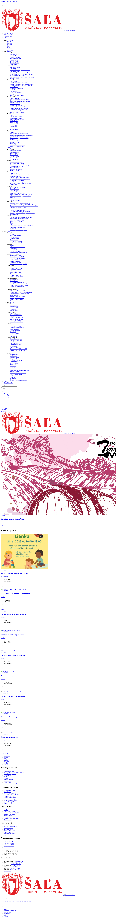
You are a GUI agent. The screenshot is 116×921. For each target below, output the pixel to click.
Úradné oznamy (8, 820)
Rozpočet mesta (14, 266)
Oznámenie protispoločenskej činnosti (19, 293)
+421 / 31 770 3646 (15, 866)
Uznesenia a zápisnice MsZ (17, 257)
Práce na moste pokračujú (9, 717)
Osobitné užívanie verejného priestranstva (20, 211)
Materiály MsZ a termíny (16, 255)
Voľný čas (11, 302)
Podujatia (9, 44)
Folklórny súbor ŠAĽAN (16, 317)
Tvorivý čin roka (14, 363)
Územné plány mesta (15, 251)
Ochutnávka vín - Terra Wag (12, 519)
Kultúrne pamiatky (14, 357)
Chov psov (13, 128)
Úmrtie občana (13, 184)
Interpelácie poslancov (15, 262)
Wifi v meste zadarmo (15, 325)
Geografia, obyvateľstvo (16, 358)
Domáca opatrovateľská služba (17, 106)
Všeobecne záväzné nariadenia (17, 247)
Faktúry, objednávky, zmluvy (17, 296)
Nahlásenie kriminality (15, 58)
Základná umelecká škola (16, 322)
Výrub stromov (14, 122)
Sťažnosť (12, 224)
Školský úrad (13, 81)
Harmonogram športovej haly (17, 350)
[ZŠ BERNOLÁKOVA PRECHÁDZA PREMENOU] (15, 589)
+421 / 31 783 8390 (14, 869)
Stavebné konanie (14, 189)
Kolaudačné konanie (15, 190)
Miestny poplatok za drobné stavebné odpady (21, 74)
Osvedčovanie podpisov (10, 774)
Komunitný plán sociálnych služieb (19, 108)
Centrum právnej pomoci (16, 374)
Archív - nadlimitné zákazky (17, 288)
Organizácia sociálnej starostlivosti (18, 109)
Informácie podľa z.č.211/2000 (17, 291)
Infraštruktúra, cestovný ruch (17, 360)
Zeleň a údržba (14, 121)
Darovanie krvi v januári (9, 676)
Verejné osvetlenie (14, 142)
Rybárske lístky (14, 228)
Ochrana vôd (13, 125)
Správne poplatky (14, 78)
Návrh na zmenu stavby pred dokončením (20, 196)
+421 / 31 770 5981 (9, 841)
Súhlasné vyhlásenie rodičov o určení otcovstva (22, 174)
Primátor (12, 234)
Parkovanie (13, 132)
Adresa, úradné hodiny (15, 150)
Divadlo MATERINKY (16, 315)
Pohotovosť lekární (15, 330)
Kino (8, 46)
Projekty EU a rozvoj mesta (17, 241)
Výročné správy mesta (15, 271)
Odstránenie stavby (15, 200)
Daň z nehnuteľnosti (15, 67)
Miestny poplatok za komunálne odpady (20, 72)
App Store (22, 901)
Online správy (10, 50)
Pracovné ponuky (14, 329)
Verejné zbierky (14, 214)
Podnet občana (13, 55)
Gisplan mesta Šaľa (8, 829)
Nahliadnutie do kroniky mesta (17, 227)
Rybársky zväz (13, 346)
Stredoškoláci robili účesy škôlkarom (12, 635)
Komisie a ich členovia (15, 261)
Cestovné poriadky (14, 333)
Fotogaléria (13, 309)
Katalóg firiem (13, 336)
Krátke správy (5, 526)
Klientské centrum (14, 54)
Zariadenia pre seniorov (16, 105)
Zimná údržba (13, 143)
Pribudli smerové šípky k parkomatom (13, 614)
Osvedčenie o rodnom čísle (17, 180)
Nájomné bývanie (14, 98)
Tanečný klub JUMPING (16, 319)
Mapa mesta (13, 139)
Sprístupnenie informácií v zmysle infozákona (21, 225)
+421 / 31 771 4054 (16, 864)
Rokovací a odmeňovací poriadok (18, 264)
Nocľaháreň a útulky (15, 102)
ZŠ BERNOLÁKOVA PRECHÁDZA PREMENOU (17, 594)
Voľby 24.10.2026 (8, 383)
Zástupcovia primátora (15, 235)
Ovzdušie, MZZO (14, 123)
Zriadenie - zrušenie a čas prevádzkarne (20, 203)
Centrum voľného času (16, 92)
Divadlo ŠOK (13, 316)
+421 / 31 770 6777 (17, 862)
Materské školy (14, 87)
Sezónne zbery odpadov (16, 116)
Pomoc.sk (12, 377)
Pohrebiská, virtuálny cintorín (17, 145)
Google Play (7, 901)
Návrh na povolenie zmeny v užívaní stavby (21, 194)
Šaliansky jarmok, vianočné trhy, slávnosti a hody (22, 213)
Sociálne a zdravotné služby (11, 784)
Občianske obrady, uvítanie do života (19, 177)
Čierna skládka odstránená (9, 737)
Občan (9, 51)
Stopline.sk (13, 375)
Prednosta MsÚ (14, 155)
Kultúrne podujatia (14, 306)
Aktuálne (9, 41)
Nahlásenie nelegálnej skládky (17, 119)
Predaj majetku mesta (15, 272)
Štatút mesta (13, 245)
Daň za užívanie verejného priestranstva (20, 70)
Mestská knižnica (14, 308)
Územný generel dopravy (16, 136)
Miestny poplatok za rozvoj (17, 75)
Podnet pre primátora (15, 57)
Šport (8, 47)
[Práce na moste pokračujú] (8, 712)
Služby (9, 148)
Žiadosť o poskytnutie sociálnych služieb (20, 101)
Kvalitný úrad (13, 153)
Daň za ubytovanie (14, 71)
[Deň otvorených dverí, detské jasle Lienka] (24, 568)
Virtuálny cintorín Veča (9, 832)
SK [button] (4, 393)
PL (7, 400)
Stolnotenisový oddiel (15, 344)
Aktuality (11, 40)
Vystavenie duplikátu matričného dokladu (20, 183)
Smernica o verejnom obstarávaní (18, 283)
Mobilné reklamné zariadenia (17, 210)
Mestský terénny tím (15, 104)
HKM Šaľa (13, 342)
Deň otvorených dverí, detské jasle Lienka (14, 573)
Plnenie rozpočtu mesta (16, 268)
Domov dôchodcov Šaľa (16, 111)
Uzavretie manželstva (15, 176)
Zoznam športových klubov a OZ (18, 349)
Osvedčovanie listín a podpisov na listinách (21, 217)
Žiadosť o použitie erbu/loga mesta (18, 230)
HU (8, 397)
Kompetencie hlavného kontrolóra (18, 252)
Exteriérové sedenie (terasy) (17, 208)
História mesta (13, 356)
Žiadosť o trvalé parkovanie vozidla (19, 133)
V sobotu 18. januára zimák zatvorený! (13, 696)
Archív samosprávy (15, 300)
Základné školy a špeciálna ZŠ (17, 88)
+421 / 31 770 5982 (9, 843)
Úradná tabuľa (10, 43)
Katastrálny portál (14, 371)
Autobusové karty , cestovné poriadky (19, 138)
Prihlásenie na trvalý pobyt (16, 162)
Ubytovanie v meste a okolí (17, 327)
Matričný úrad (7, 781)
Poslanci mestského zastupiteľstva (12, 812)
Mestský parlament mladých (17, 95)
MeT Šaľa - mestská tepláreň (17, 112)
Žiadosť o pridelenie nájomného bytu (19, 99)
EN (8, 395)
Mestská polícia (14, 60)
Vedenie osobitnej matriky (16, 182)
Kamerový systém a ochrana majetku (19, 140)
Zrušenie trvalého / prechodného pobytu (20, 165)
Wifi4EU (6, 835)
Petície (11, 223)
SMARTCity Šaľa (14, 63)
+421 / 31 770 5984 (9, 846)
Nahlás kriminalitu (8, 34)
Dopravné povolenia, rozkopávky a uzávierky (21, 135)
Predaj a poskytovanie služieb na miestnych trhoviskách (24, 206)
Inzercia (12, 334)
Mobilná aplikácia (8, 33)
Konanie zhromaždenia (16, 221)
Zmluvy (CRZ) (14, 295)
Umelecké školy (14, 91)
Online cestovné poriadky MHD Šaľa (19, 370)
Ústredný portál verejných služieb (18, 380)
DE (8, 398)
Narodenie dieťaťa (14, 173)
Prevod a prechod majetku (16, 275)
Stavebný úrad (7, 782)
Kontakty (6, 37)
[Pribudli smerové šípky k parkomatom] (11, 609)
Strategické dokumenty (16, 249)
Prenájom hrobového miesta (17, 146)
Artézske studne (14, 126)
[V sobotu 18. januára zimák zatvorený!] (11, 691)
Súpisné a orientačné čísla (16, 170)
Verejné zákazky (14, 279)
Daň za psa (13, 68)
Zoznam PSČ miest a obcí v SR (18, 373)
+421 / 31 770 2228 (18, 865)
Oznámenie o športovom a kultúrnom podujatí (21, 204)
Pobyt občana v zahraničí (16, 166)
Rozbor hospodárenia (15, 269)
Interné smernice (14, 248)
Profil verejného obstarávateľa (17, 282)
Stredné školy (13, 89)
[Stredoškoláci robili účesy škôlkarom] (10, 630)
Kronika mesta (13, 364)
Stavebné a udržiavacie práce (17, 193)
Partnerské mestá (14, 240)
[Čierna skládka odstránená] (8, 732)
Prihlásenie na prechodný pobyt (18, 163)
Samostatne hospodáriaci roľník (18, 207)
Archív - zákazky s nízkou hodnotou (19, 285)
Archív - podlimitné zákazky (17, 286)
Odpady (12, 115)
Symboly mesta (14, 354)
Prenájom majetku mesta (16, 274)
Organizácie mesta (14, 238)
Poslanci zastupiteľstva (15, 259)
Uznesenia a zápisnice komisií (17, 258)
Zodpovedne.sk (14, 378)
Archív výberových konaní (17, 299)
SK (8, 394)
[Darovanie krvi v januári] (7, 671)
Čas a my (9, 48)
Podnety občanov (8, 36)
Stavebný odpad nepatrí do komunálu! (13, 655)
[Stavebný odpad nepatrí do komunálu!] (11, 650)
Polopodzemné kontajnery (16, 118)
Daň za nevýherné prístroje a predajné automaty (22, 77)
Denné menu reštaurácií (16, 326)
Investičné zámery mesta (16, 242)
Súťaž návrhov (14, 281)
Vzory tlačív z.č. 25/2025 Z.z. (17, 187)
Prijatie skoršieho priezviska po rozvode (20, 179)
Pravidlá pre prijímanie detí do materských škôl (21, 84)
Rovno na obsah (5, 1)
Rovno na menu (13, 1)
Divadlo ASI (13, 313)
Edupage (12, 94)
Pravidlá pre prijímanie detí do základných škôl (21, 85)
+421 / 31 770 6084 (15, 868)
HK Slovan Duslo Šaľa (16, 340)
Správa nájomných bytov (16, 276)
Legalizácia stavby (14, 198)
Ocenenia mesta (14, 361)
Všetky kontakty (8, 871)
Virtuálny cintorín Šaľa (9, 830)
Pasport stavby (13, 197)
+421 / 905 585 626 (18, 861)
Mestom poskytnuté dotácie (17, 298)
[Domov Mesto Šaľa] (38, 433)
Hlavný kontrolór (14, 237)
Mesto (8, 231)
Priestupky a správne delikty (17, 220)
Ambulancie (13, 332)
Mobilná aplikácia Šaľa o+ (10, 826)
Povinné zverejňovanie (9, 790)
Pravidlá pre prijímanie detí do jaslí (18, 82)
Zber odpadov (7, 775)
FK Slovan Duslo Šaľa (16, 343)
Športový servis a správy (16, 339)
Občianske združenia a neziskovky (18, 351)
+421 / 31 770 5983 (9, 844)
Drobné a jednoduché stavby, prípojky (19, 191)
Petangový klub (14, 347)
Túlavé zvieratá (14, 129)
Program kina (13, 305)
